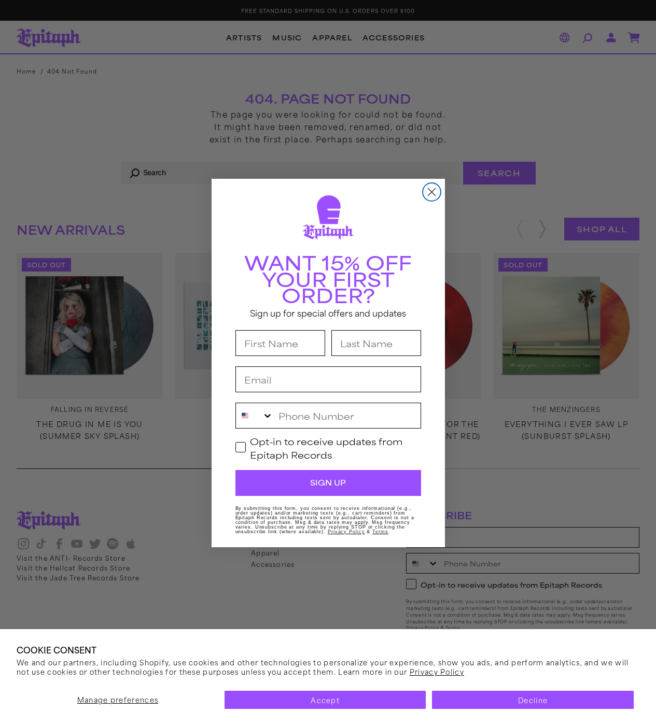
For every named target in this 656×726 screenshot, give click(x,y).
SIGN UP (328, 482)
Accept (325, 699)
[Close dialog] (432, 192)
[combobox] (254, 415)
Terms (380, 531)
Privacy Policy (437, 671)
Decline (533, 699)
